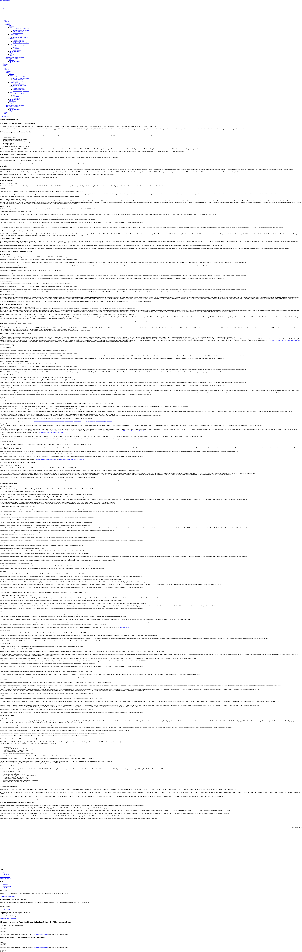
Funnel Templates (13, 34)
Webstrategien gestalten (18, 40)
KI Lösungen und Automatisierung (15, 57)
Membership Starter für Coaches (21, 30)
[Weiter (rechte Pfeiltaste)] (2, 951)
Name (1, 928)
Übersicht (8, 23)
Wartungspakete (17, 50)
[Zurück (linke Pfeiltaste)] (0, 951)
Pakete (11, 27)
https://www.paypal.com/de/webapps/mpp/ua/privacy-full (285, 340)
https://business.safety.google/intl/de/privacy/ (45, 421)
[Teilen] (3, 950)
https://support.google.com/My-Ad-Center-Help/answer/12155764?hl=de (128, 430)
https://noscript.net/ (124, 627)
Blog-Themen (12, 53)
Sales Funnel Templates (18, 35)
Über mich (5, 64)
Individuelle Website (18, 33)
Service (11, 44)
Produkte (11, 38)
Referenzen (12, 54)
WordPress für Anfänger (19, 41)
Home (4, 20)
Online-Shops (16, 48)
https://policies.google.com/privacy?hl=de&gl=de (68, 421)
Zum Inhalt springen (5, 0)
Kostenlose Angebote (14, 51)
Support (15, 47)
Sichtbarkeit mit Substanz (12, 58)
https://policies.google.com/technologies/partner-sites (99, 421)
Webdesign (9, 24)
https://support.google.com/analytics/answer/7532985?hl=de (52, 432)
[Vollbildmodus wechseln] (2, 950)
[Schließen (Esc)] (5, 950)
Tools (10, 55)
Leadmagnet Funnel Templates (20, 37)
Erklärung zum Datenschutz (41, 934)
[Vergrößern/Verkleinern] (0, 950)
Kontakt (5, 65)
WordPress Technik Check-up (20, 45)
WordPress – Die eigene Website (21, 43)
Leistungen (6, 21)
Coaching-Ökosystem (18, 31)
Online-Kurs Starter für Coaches (21, 28)
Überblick (11, 26)
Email (1, 929)
